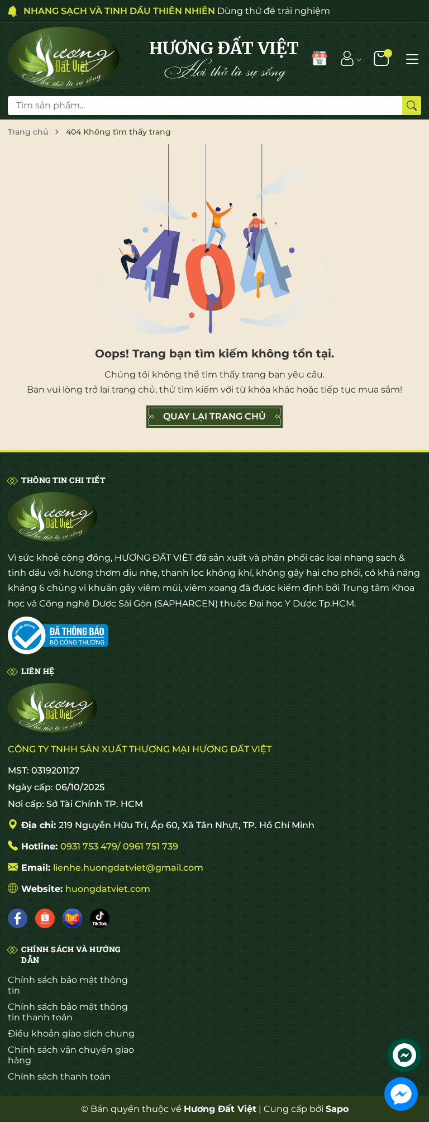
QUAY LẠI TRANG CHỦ (214, 416)
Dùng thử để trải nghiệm (176, 11)
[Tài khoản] (347, 58)
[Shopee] (45, 918)
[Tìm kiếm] (411, 105)
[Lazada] (72, 918)
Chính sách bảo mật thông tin (68, 985)
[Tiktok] (99, 918)
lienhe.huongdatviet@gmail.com (128, 867)
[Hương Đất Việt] (64, 58)
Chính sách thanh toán (59, 1076)
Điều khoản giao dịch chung (71, 1033)
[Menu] (412, 58)
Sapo (337, 1109)
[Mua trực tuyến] (319, 58)
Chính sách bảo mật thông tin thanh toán (68, 1012)
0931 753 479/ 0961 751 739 (119, 846)
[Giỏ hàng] (382, 58)
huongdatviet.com (107, 889)
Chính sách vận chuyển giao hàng (71, 1055)
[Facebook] (17, 918)
